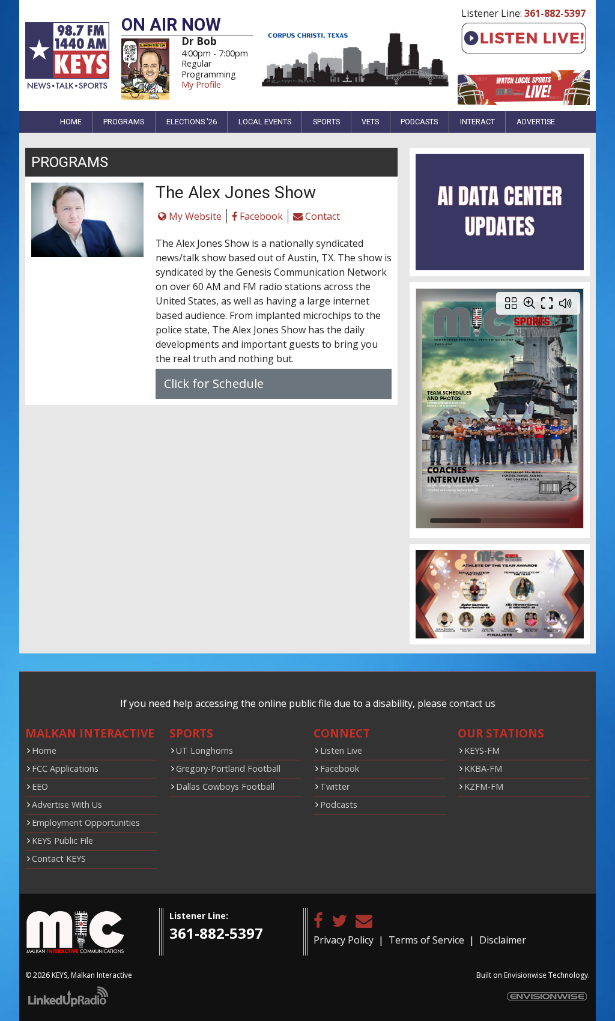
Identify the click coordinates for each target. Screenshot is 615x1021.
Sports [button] (326, 121)
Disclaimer (502, 940)
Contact (321, 216)
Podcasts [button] (419, 121)
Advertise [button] (536, 121)
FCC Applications (65, 768)
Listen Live (341, 750)
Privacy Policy (344, 940)
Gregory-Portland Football (228, 768)
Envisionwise (525, 975)
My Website (194, 216)
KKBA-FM (483, 768)
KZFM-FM (483, 786)
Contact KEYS (59, 858)
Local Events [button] (264, 121)
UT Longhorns (204, 750)
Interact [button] (477, 121)
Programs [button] (123, 121)
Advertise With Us (67, 804)
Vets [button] (370, 121)
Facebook (260, 216)
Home (71, 121)
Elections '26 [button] (191, 121)
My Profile (201, 84)
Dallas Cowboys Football (225, 786)
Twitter (335, 786)
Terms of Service (426, 940)
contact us (472, 703)
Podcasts (338, 804)
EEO (40, 786)
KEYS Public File (62, 840)
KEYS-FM (482, 750)
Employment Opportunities (86, 822)
